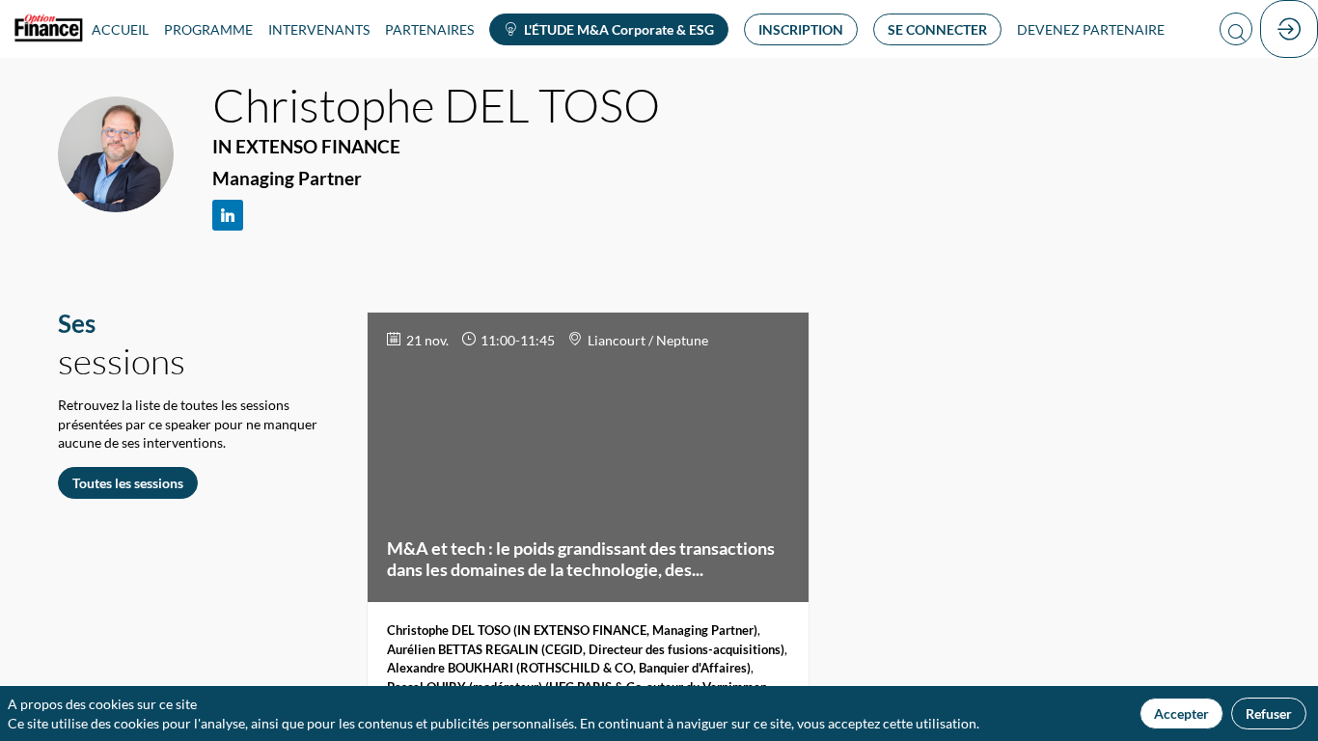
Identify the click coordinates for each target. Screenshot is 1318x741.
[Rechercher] (1236, 29)
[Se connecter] (1289, 29)
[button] (608, 29)
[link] (120, 29)
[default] (1091, 29)
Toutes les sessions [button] (127, 483)
